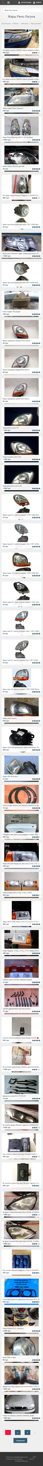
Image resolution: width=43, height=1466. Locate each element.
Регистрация (26, 2)
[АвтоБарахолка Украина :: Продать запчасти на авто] (3, 2)
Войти (38, 2)
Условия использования (14, 1459)
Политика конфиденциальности (17, 1457)
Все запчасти (6, 23)
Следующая (20, 1441)
